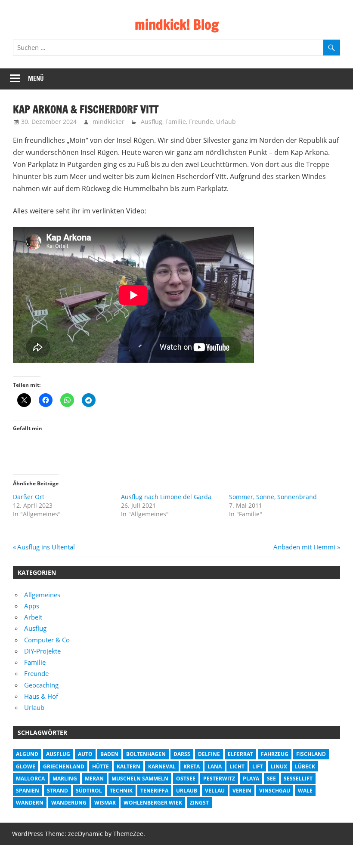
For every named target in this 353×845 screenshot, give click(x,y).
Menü (36, 78)
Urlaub (226, 121)
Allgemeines (42, 594)
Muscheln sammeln (139, 778)
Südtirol (89, 790)
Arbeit (33, 617)
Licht (237, 766)
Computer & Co (47, 639)
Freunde (201, 121)
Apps (31, 605)
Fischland (311, 754)
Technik (121, 790)
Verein (241, 790)
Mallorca (30, 778)
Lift (257, 766)
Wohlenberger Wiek (153, 802)
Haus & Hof (41, 696)
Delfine (209, 754)
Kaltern (128, 766)
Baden (109, 754)
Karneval (162, 766)
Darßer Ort (28, 497)
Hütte (100, 766)
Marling (65, 778)
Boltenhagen (146, 754)
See (271, 778)
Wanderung (69, 802)
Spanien (27, 790)
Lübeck (305, 766)
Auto (85, 754)
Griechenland (63, 766)
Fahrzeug (274, 754)
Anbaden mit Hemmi (304, 547)
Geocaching (41, 685)
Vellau (215, 790)
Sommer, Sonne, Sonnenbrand (273, 497)
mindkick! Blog (177, 24)
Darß (181, 754)
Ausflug (151, 121)
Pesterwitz (219, 778)
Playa (251, 778)
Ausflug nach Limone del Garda (166, 497)
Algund (27, 754)
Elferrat (240, 754)
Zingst (199, 802)
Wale (305, 790)
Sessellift (298, 778)
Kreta (191, 766)
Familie (175, 121)
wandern (29, 802)
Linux (279, 766)
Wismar (105, 802)
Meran (94, 778)
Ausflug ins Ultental (46, 547)
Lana (214, 766)
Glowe (25, 766)
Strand (57, 790)
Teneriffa (154, 790)
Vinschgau (274, 790)
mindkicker (108, 121)
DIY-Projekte (42, 651)
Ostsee (185, 778)
